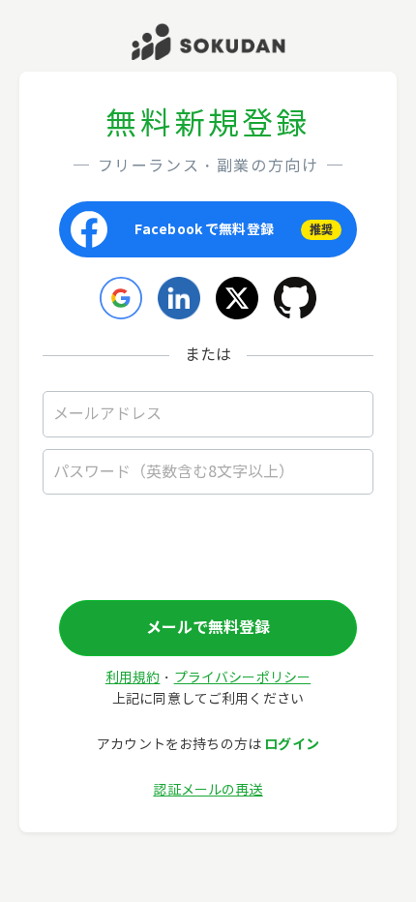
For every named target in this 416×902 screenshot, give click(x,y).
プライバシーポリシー (243, 678)
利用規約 (133, 678)
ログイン (291, 744)
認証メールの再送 (207, 790)
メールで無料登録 (208, 627)
